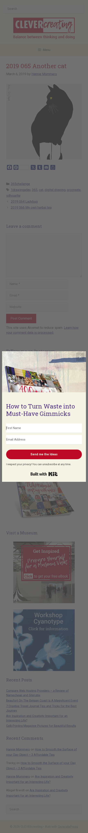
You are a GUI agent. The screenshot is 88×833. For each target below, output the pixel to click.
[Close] (80, 357)
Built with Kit (44, 474)
